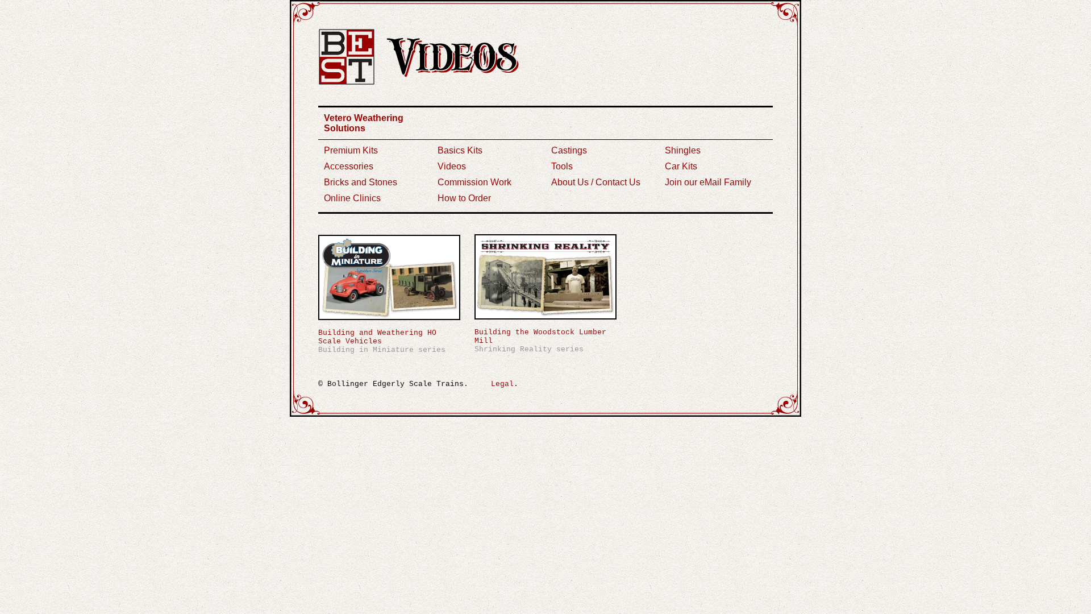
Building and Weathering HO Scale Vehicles (377, 337)
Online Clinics (352, 198)
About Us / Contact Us (595, 182)
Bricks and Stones (360, 182)
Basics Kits (460, 150)
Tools (562, 166)
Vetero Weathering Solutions (363, 123)
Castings (569, 150)
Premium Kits (351, 150)
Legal (502, 384)
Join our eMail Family (708, 182)
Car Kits (681, 166)
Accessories (348, 166)
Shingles (683, 150)
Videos (452, 166)
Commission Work (474, 182)
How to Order (464, 198)
